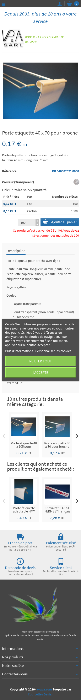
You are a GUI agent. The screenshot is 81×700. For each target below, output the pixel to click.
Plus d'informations (19, 351)
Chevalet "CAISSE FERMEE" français (57, 510)
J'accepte (40, 372)
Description (16, 250)
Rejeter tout (40, 361)
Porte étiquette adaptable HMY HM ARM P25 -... (24, 511)
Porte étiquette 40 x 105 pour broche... (24, 446)
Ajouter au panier (63, 222)
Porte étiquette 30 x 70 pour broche (57, 445)
